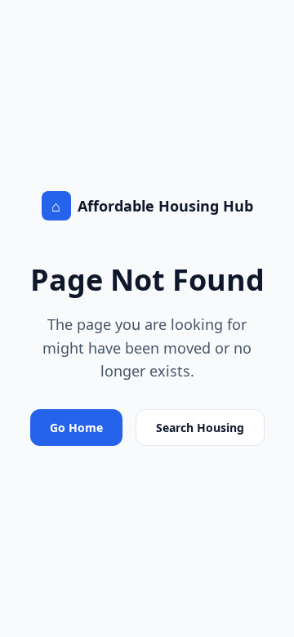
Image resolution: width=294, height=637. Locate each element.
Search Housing (200, 427)
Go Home (76, 427)
